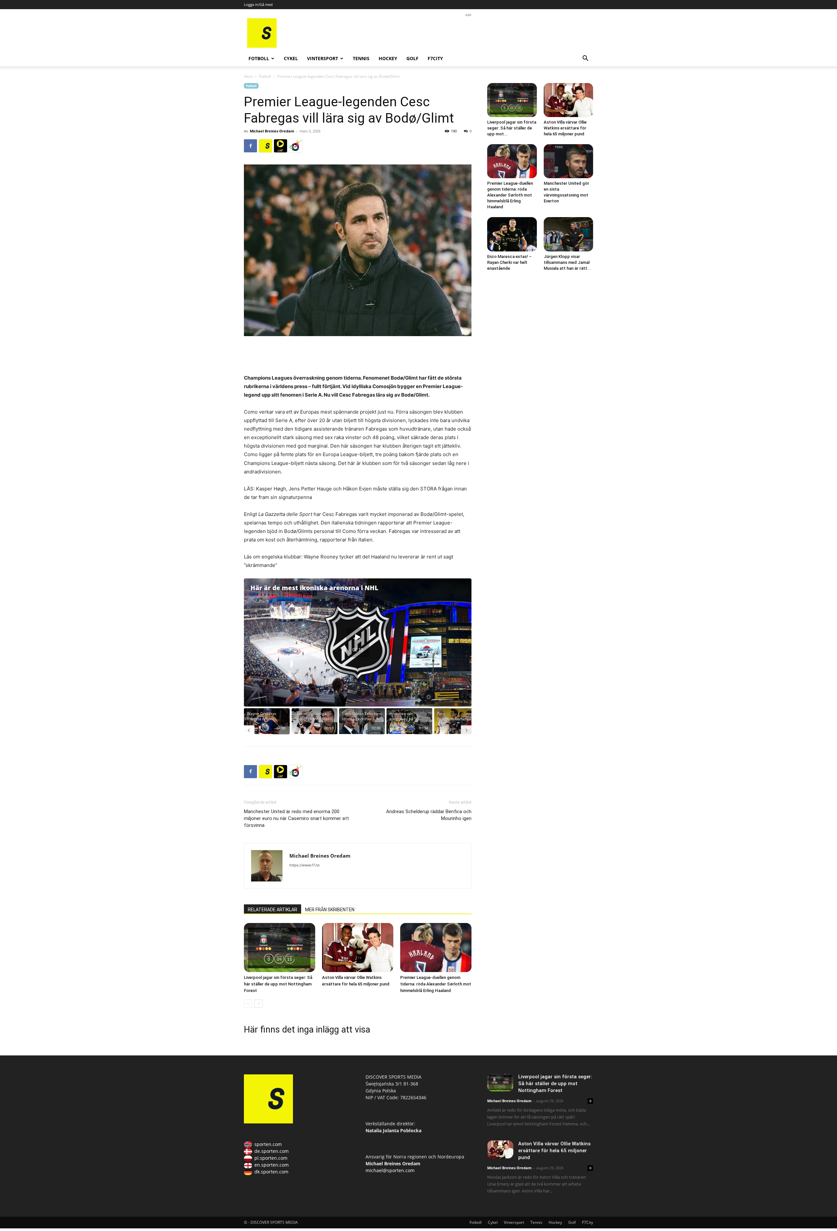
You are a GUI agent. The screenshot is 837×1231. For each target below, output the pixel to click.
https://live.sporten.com (280, 145)
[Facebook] (250, 145)
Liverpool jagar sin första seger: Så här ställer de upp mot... (511, 128)
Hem (248, 76)
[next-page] (258, 1004)
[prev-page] (248, 1004)
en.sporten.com (271, 1165)
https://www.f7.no (304, 865)
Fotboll (258, 58)
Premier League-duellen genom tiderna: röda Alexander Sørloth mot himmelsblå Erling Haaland (435, 984)
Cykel (291, 58)
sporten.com (268, 1144)
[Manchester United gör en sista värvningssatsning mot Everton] (568, 161)
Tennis (361, 58)
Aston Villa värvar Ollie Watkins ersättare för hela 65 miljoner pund (565, 128)
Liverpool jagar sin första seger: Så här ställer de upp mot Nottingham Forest (278, 984)
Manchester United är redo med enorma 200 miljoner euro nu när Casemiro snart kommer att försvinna (296, 818)
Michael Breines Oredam (272, 130)
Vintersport (322, 58)
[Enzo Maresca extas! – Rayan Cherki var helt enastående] (512, 234)
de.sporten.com (271, 1151)
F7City (435, 58)
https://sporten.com (265, 145)
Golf (412, 58)
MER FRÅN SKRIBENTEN (329, 909)
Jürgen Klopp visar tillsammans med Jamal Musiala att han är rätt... (567, 262)
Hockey (388, 58)
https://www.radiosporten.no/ (295, 145)
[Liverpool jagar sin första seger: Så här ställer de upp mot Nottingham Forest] (279, 947)
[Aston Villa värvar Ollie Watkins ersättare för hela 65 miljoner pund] (357, 947)
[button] (585, 59)
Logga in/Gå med (258, 4)
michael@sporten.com (390, 1170)
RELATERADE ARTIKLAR (272, 909)
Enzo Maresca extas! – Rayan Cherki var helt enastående (509, 262)
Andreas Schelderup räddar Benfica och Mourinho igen (428, 815)
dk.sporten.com (271, 1172)
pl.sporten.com (270, 1158)
